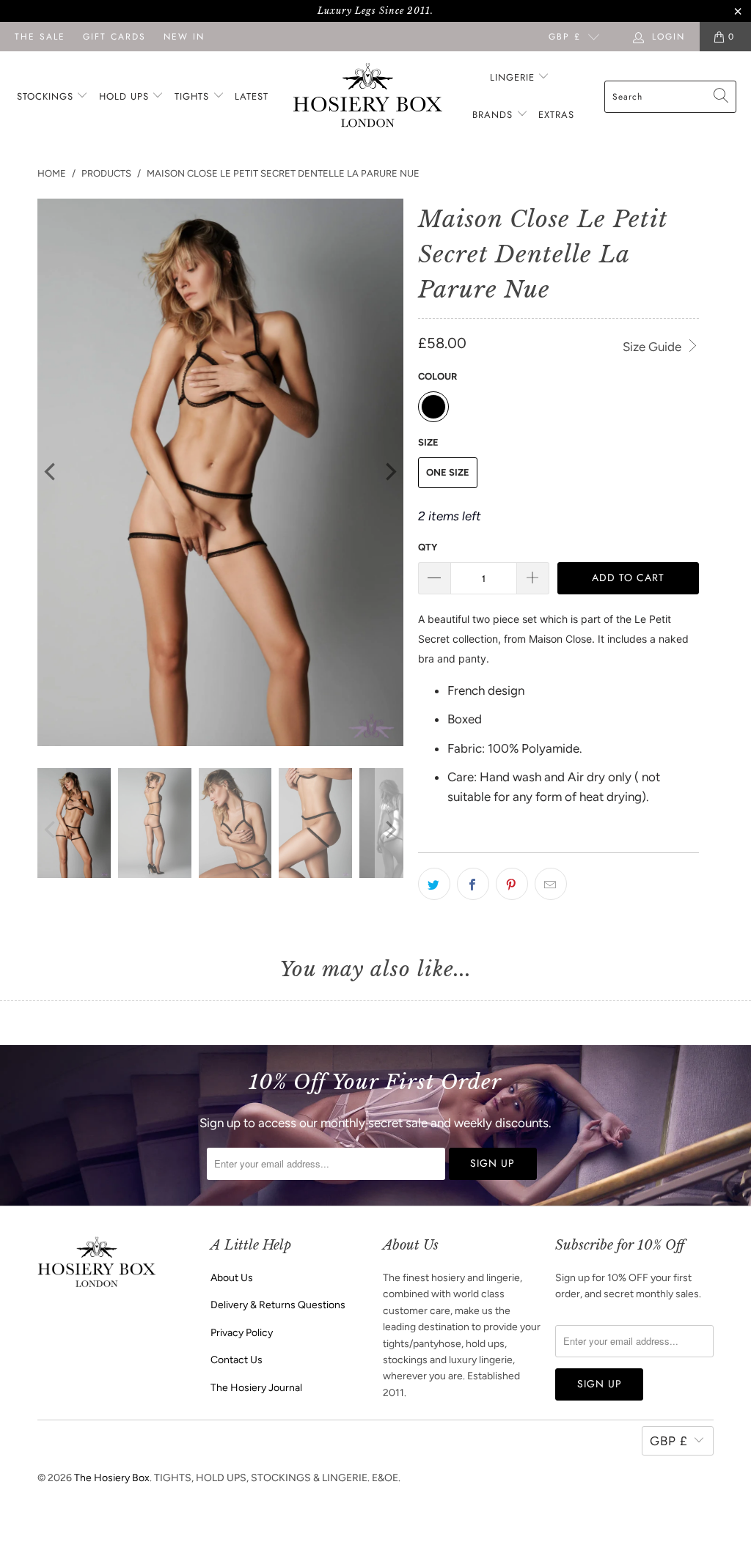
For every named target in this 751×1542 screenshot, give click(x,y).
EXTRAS (556, 115)
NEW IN (184, 36)
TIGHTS (194, 96)
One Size (447, 472)
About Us (231, 1278)
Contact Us (236, 1360)
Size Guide (653, 346)
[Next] (389, 473)
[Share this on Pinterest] (512, 884)
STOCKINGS (47, 96)
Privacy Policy (241, 1333)
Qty (427, 547)
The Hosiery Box (112, 1478)
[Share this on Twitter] (434, 884)
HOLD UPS (126, 96)
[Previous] (51, 473)
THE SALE (40, 36)
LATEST (251, 96)
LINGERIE (514, 77)
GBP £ (565, 36)
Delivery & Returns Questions (277, 1305)
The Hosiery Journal (256, 1387)
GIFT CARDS (114, 36)
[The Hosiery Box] (368, 96)
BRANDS (492, 115)
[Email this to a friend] (551, 884)
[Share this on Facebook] (473, 884)
